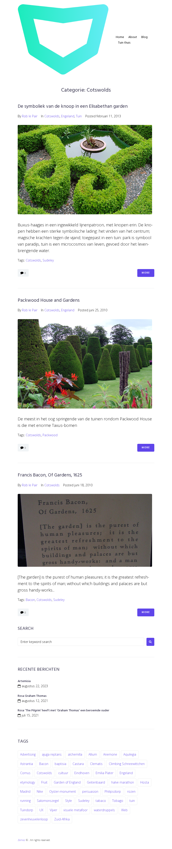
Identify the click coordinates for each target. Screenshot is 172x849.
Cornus (25, 773)
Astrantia (26, 764)
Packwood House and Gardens (49, 300)
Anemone (110, 754)
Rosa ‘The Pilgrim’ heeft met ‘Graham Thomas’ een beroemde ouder (63, 710)
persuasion (90, 791)
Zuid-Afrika (62, 819)
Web (124, 810)
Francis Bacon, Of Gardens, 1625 (50, 475)
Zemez (21, 840)
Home (120, 37)
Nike (40, 791)
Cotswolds (52, 116)
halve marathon (122, 782)
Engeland (67, 116)
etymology (27, 782)
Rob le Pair (29, 116)
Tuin (79, 116)
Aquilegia (129, 754)
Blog (144, 37)
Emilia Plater (104, 773)
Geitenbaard (96, 782)
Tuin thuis (124, 43)
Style (68, 800)
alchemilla (75, 754)
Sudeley (48, 260)
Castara (78, 764)
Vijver (53, 810)
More (146, 273)
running (25, 800)
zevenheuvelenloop (34, 819)
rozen (131, 791)
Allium (92, 754)
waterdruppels (104, 810)
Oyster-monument (62, 791)
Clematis (96, 764)
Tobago (117, 800)
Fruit (44, 782)
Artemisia (24, 681)
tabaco (101, 800)
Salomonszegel (48, 800)
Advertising (28, 754)
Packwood (50, 435)
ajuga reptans (52, 754)
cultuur (63, 773)
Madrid (25, 791)
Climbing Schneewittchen (127, 764)
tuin (132, 800)
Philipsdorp (113, 791)
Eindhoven (81, 773)
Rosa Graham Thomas (32, 696)
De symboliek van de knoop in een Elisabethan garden (73, 106)
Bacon (30, 600)
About (132, 37)
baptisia (60, 764)
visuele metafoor (75, 810)
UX (41, 810)
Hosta (144, 782)
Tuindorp (26, 810)
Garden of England (67, 782)
